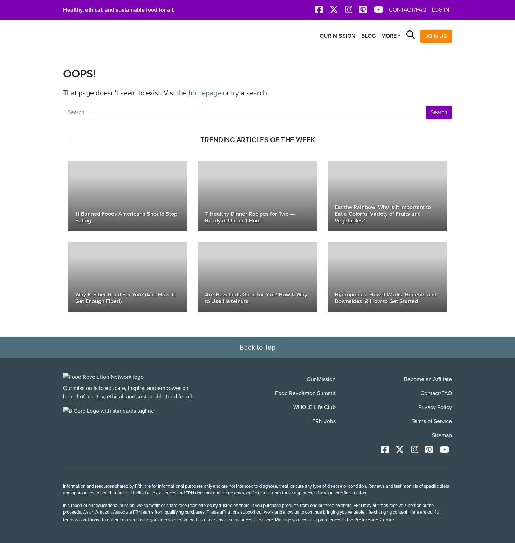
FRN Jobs (324, 421)
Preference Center (374, 520)
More (389, 36)
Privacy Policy (435, 407)
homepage (204, 93)
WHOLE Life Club (314, 407)
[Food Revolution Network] (103, 376)
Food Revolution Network (96, 36)
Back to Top (257, 347)
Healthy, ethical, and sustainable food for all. (118, 9)
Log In (440, 9)
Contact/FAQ (407, 9)
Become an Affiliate (428, 379)
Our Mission (338, 36)
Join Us (436, 36)
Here (414, 512)
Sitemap (442, 435)
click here (263, 520)
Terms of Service (432, 421)
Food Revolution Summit (305, 393)
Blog (368, 36)
